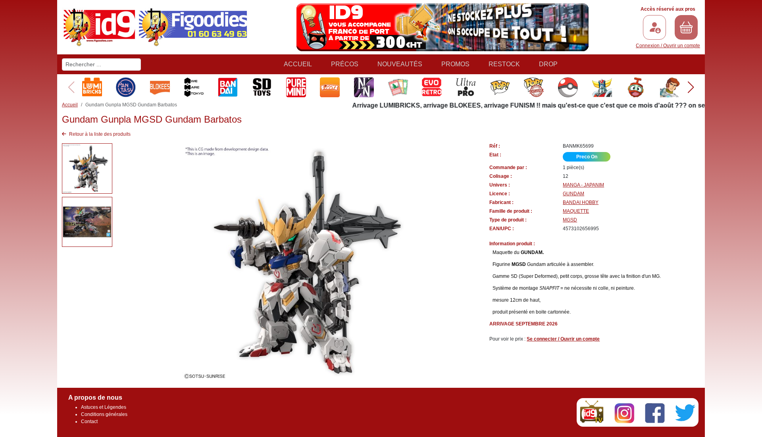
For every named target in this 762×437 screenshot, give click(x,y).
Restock (504, 64)
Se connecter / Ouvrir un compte (563, 339)
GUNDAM (573, 193)
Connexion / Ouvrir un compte (668, 45)
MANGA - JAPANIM (583, 185)
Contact (89, 421)
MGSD (570, 220)
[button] (690, 87)
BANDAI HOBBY (580, 202)
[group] (92, 87)
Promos (455, 64)
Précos (344, 64)
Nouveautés (399, 64)
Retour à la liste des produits (99, 134)
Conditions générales (104, 414)
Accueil (298, 64)
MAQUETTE (576, 211)
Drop (548, 64)
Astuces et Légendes (103, 407)
